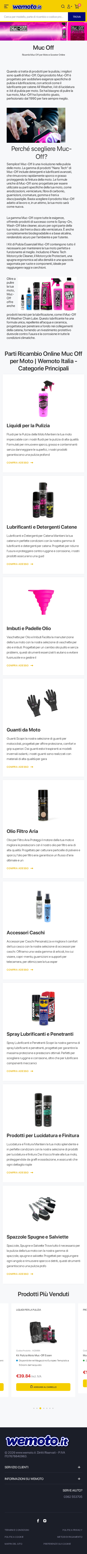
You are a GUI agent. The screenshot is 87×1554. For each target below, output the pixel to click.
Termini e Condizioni (17, 1530)
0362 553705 (73, 1497)
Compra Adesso (18, 462)
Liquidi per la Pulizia (28, 1309)
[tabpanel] (43, 1353)
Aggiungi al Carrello (45, 1387)
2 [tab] (36, 1408)
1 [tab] (33, 1408)
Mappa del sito (13, 1544)
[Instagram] (44, 1520)
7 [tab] (52, 1408)
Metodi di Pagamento (70, 1537)
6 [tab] (49, 1408)
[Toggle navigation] (6, 7)
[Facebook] (38, 1521)
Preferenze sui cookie (57, 1544)
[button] (70, 6)
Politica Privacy (72, 1530)
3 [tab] (40, 1408)
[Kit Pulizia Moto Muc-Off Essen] (43, 1332)
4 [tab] (43, 1408)
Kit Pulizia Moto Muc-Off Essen (34, 1355)
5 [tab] (46, 1408)
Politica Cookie (14, 1537)
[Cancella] (63, 6)
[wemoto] (37, 1441)
